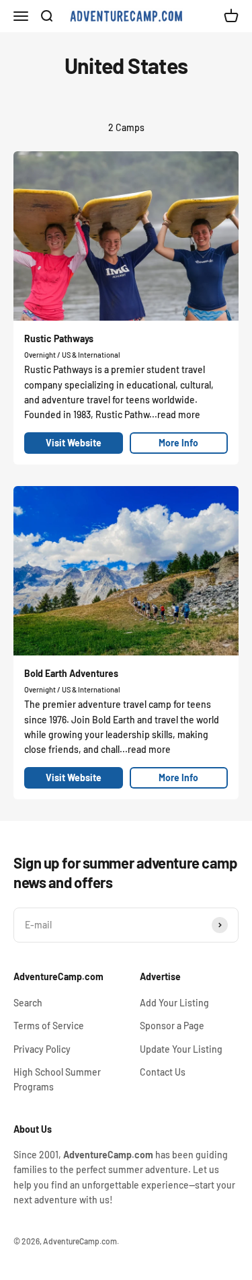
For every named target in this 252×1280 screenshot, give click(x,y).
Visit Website (73, 442)
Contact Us (162, 1072)
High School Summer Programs (57, 1079)
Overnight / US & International (72, 354)
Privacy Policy (42, 1049)
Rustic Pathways (58, 338)
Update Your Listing (181, 1049)
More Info (178, 442)
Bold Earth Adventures (71, 673)
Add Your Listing (174, 1002)
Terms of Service (48, 1025)
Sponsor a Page (172, 1025)
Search (27, 1002)
